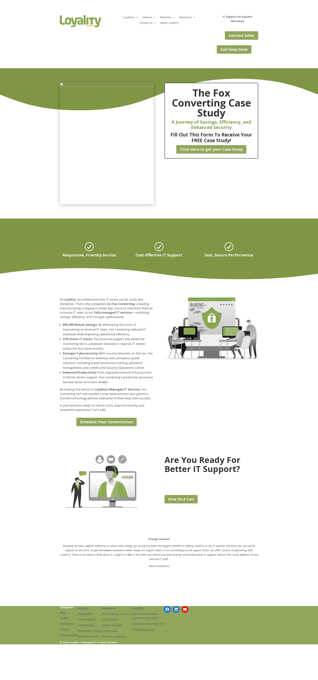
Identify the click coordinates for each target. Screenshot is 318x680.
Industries (166, 17)
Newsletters (67, 623)
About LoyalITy (169, 23)
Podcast (65, 629)
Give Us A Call (181, 499)
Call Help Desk (234, 49)
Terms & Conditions (114, 636)
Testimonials (109, 631)
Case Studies (109, 619)
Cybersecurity (86, 625)
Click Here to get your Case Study (211, 149)
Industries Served (88, 636)
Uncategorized (69, 635)
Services (147, 17)
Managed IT (85, 614)
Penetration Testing (90, 631)
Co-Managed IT (87, 619)
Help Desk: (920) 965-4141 (148, 624)
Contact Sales (242, 35)
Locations (129, 17)
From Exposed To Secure (117, 614)
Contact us (146, 23)
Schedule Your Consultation (106, 421)
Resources (185, 17)
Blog (63, 612)
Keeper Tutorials (112, 625)
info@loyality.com (143, 629)
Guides (64, 618)
